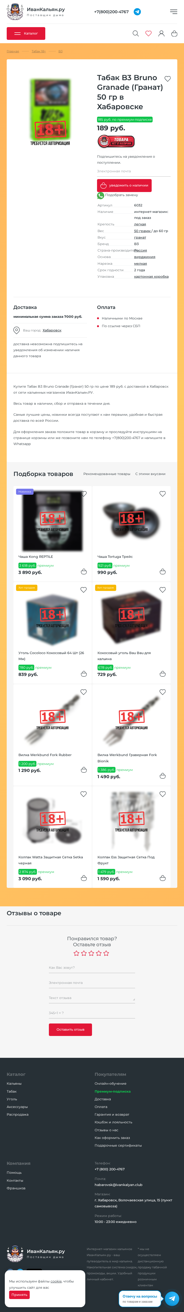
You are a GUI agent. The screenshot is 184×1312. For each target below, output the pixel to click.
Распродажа (18, 1114)
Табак (12, 1091)
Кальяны (14, 1083)
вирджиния (144, 257)
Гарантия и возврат (112, 1114)
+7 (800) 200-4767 (110, 1169)
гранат (140, 237)
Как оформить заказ (112, 1138)
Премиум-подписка (113, 1091)
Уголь (12, 1099)
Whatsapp (22, 444)
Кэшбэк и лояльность (113, 1122)
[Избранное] (148, 33)
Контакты (15, 1180)
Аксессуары (17, 1107)
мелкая (140, 263)
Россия (140, 250)
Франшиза (16, 1188)
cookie (56, 1281)
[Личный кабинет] (161, 33)
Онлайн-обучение (110, 1083)
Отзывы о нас (106, 1130)
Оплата (101, 1107)
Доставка (103, 1099)
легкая (140, 224)
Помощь (14, 1172)
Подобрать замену (121, 195)
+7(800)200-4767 (126, 438)
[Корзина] (174, 33)
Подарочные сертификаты (118, 1145)
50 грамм (142, 231)
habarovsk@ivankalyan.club (119, 1185)
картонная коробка (151, 276)
